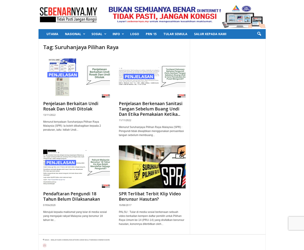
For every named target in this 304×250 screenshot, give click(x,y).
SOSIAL (96, 34)
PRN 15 (151, 34)
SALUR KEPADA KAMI (210, 34)
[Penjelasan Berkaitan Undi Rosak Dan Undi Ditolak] (76, 76)
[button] (259, 34)
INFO (116, 34)
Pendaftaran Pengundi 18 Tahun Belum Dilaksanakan (71, 196)
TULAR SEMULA (175, 34)
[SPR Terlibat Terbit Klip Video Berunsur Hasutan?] (152, 166)
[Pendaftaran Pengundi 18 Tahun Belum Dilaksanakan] (76, 166)
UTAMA (52, 34)
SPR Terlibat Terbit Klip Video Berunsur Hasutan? (150, 196)
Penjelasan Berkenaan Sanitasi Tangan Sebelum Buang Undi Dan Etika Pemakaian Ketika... (150, 109)
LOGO (134, 34)
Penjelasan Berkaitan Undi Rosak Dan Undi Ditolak (70, 106)
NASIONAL (73, 34)
